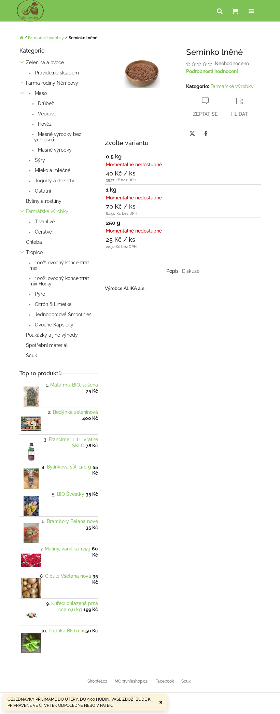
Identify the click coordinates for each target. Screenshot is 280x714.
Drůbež (45, 103)
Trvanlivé (44, 221)
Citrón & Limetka (52, 304)
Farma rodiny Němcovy (52, 83)
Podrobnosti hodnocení (212, 71)
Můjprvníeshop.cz (131, 681)
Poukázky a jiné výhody (52, 335)
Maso (40, 93)
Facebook (164, 681)
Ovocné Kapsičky (53, 324)
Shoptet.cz (97, 681)
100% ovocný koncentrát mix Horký (59, 281)
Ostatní (42, 191)
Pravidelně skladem (56, 72)
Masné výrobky (54, 150)
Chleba (34, 242)
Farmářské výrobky (47, 211)
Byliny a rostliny (43, 201)
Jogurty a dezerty (53, 180)
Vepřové (46, 113)
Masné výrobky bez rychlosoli (56, 136)
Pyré (39, 294)
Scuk (31, 355)
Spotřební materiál (47, 345)
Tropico (34, 252)
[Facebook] (206, 133)
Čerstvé (42, 232)
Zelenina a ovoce (45, 62)
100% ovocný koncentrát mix (59, 265)
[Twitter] (192, 133)
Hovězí (45, 124)
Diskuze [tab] (190, 271)
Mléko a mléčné (51, 170)
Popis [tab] (172, 271)
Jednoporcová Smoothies (62, 314)
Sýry (39, 160)
